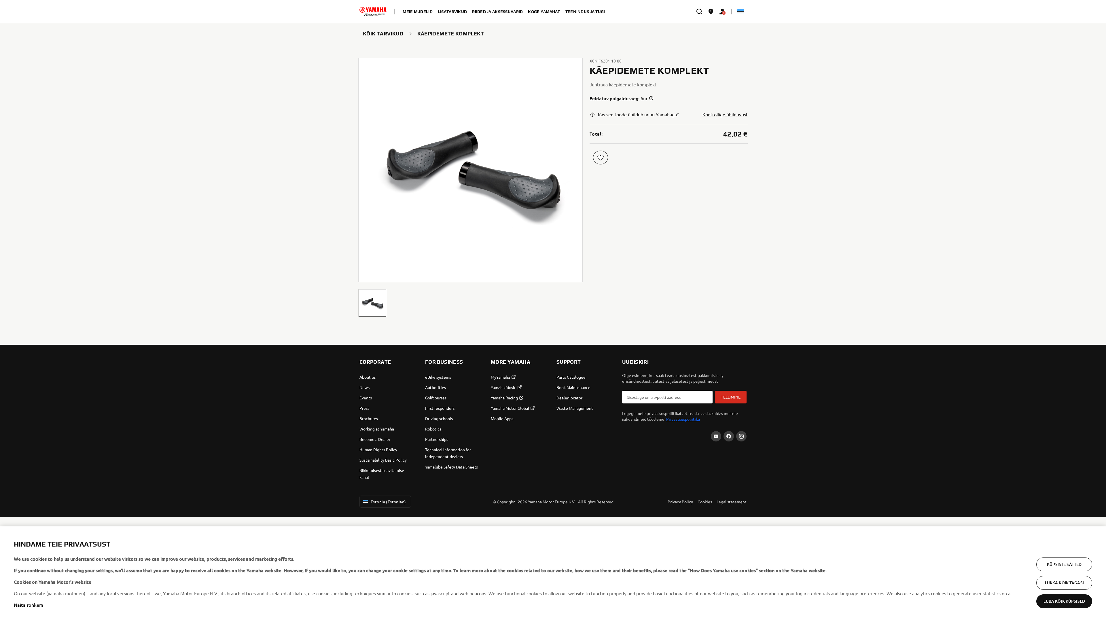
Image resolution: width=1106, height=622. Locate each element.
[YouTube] (716, 436)
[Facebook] (729, 436)
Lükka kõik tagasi (1064, 582)
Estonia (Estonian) (388, 501)
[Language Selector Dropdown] (741, 11)
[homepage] (373, 11)
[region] (553, 574)
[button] (372, 303)
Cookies (705, 501)
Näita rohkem (28, 605)
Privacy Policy (680, 501)
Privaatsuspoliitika (683, 419)
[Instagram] (741, 436)
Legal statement (732, 501)
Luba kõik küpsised (1064, 601)
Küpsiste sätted (1064, 564)
